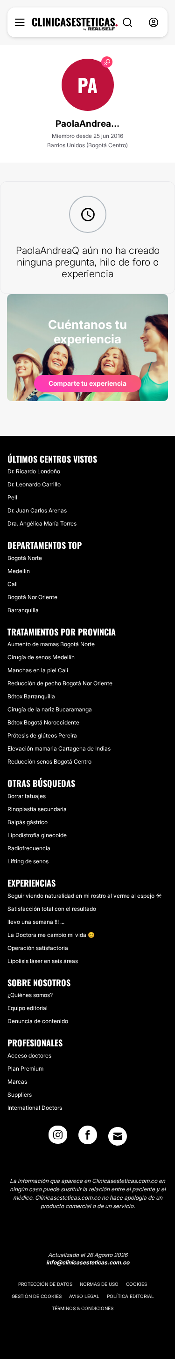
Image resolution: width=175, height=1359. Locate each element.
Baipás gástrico (27, 822)
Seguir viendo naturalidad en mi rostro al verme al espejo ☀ (84, 895)
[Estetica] (75, 24)
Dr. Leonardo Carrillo (34, 484)
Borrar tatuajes (26, 795)
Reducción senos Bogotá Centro (49, 761)
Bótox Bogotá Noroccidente (43, 722)
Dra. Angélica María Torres (42, 523)
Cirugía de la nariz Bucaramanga (49, 709)
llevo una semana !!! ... (35, 921)
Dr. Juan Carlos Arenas (37, 510)
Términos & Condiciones (82, 1308)
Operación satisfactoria (37, 947)
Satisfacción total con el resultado (51, 908)
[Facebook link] (87, 1137)
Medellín (18, 570)
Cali (12, 583)
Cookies (136, 1284)
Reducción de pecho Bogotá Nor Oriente (59, 683)
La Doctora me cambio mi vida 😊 (51, 934)
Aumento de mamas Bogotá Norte (51, 644)
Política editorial (130, 1296)
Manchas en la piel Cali (37, 670)
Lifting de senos (28, 861)
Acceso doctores (29, 1055)
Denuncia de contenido (37, 1021)
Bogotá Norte (24, 557)
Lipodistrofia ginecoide (37, 835)
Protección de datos (45, 1284)
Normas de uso (99, 1284)
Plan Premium (25, 1068)
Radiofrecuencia (28, 848)
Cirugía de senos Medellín (41, 657)
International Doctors (34, 1107)
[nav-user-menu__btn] (153, 22)
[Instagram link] (58, 1137)
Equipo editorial (27, 1007)
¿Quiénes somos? (30, 994)
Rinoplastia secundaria (37, 809)
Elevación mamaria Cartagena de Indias (59, 748)
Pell (12, 497)
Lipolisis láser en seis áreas (42, 960)
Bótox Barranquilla (31, 696)
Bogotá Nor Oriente (32, 597)
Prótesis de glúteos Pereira (42, 735)
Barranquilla (23, 610)
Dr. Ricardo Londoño (33, 471)
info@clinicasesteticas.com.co (87, 1262)
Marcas (17, 1081)
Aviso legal (84, 1296)
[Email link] (117, 1136)
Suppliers (19, 1094)
